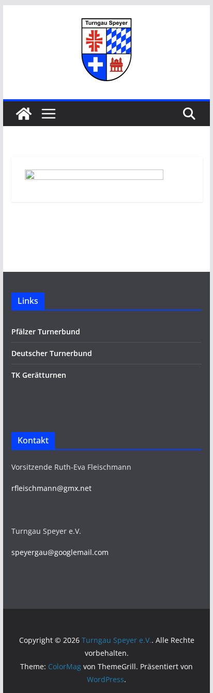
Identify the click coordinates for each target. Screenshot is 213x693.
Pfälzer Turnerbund (45, 331)
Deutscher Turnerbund (51, 353)
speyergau (29, 552)
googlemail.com (81, 552)
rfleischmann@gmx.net (51, 488)
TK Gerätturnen (38, 375)
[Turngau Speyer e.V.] (23, 113)
